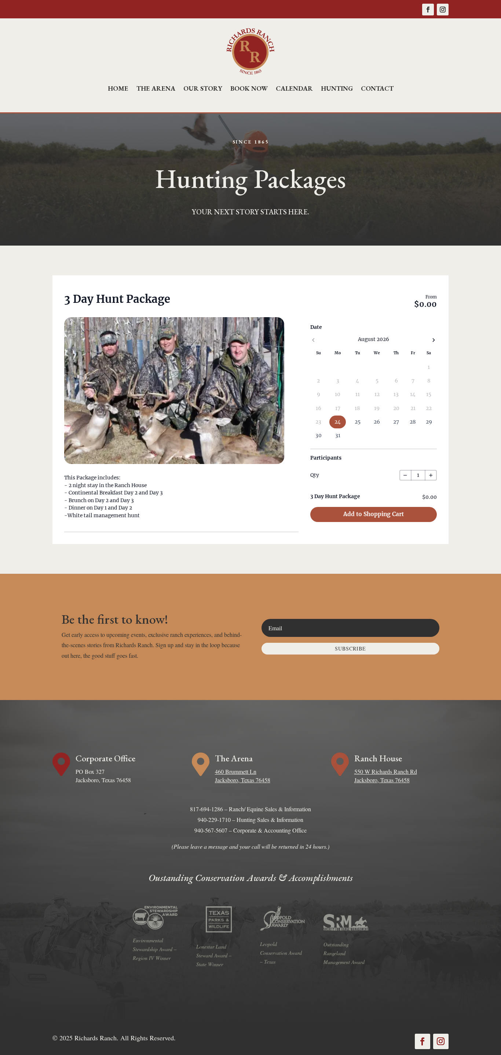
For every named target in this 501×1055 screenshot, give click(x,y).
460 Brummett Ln (235, 771)
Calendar (294, 88)
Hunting (337, 88)
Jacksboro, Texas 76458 (242, 780)
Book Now (249, 88)
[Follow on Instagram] (443, 9)
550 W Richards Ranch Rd (385, 771)
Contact (377, 88)
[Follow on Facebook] (428, 9)
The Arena (155, 88)
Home (118, 88)
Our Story (202, 88)
